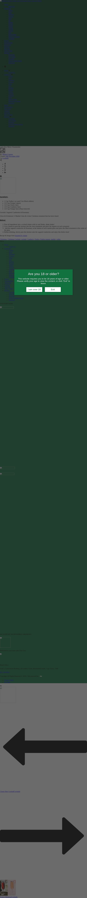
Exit (53, 289)
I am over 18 (34, 289)
